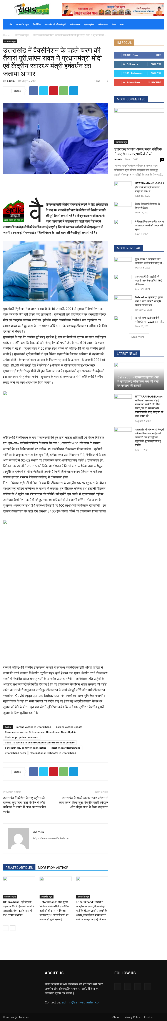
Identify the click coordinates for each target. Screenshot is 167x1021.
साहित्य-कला (103, 24)
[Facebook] (33, 90)
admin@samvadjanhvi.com (81, 1002)
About (116, 1017)
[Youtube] (147, 986)
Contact (149, 1017)
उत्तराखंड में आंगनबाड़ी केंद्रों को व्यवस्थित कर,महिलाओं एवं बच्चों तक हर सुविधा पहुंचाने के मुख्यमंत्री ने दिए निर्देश (149, 437)
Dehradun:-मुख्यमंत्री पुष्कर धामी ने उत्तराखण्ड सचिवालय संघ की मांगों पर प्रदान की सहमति (138, 381)
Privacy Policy (132, 1017)
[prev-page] (5, 928)
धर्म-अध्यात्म (75, 24)
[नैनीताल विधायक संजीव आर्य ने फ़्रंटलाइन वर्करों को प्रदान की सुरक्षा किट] (123, 226)
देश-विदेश (37, 24)
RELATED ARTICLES (19, 867)
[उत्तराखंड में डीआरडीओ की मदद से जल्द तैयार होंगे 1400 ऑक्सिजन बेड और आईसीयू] (123, 281)
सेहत (114, 24)
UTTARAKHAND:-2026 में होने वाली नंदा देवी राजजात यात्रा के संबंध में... (149, 187)
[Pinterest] (53, 90)
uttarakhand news (15, 752)
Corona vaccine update (69, 726)
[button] (159, 24)
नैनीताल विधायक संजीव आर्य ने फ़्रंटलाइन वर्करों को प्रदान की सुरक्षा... (149, 225)
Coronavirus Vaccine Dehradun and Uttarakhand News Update (40, 732)
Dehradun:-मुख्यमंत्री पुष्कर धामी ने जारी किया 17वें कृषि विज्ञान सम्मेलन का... (149, 301)
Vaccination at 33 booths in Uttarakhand (53, 752)
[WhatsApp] (63, 90)
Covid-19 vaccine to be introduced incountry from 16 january (40, 742)
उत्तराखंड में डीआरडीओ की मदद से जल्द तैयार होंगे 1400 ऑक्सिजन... (148, 280)
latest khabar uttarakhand (65, 747)
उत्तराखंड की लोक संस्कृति (55, 24)
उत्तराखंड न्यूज (22, 24)
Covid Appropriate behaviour (21, 737)
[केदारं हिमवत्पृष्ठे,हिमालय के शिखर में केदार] (123, 208)
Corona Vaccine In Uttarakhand (33, 726)
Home (6, 35)
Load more (137, 337)
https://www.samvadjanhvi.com (51, 838)
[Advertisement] (56, 186)
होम (11, 24)
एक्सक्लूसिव (89, 24)
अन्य (122, 24)
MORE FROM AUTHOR (53, 867)
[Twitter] (43, 90)
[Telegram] (73, 90)
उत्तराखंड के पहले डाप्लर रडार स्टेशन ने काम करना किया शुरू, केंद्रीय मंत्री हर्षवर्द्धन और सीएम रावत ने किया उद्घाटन (83, 802)
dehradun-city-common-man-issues (25, 747)
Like (158, 55)
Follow (156, 64)
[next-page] (12, 928)
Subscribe (154, 82)
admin (11, 80)
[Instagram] (127, 986)
